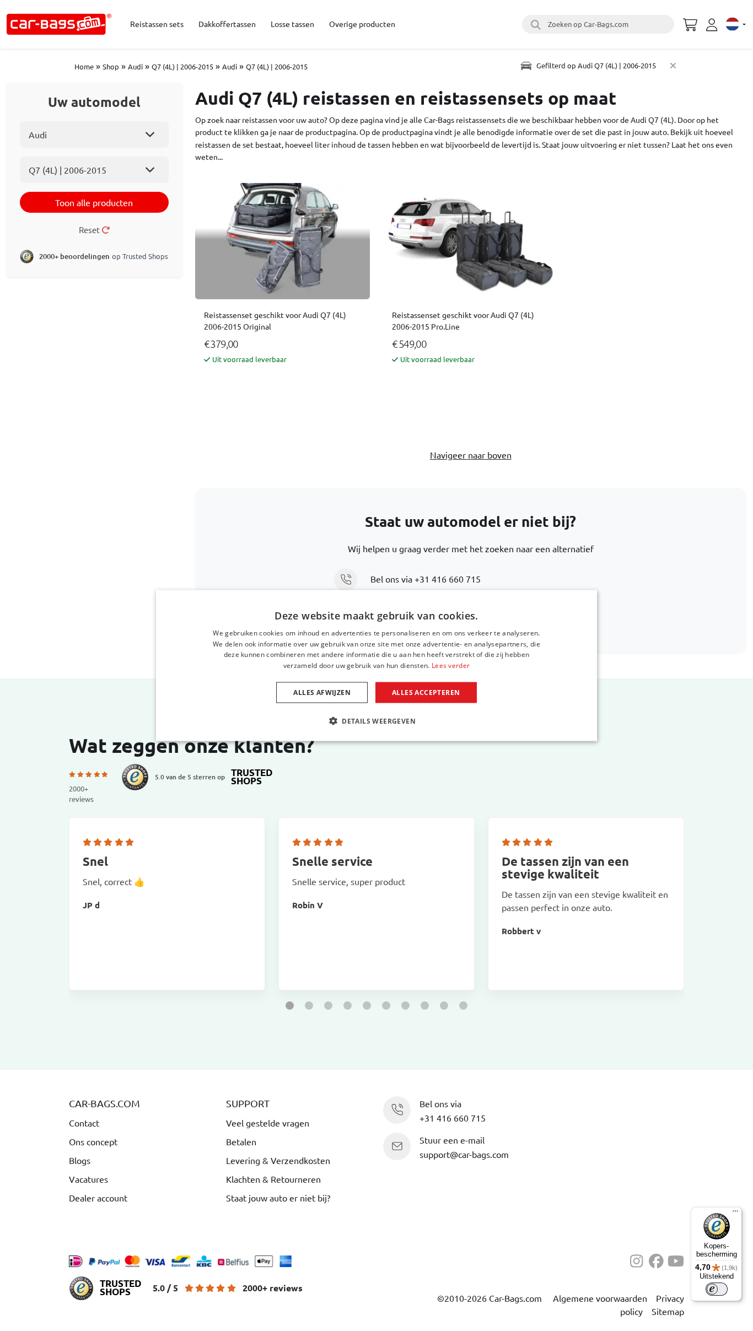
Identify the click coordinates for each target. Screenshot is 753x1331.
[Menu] (735, 1213)
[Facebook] (658, 1259)
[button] (290, 1005)
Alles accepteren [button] (426, 692)
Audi (135, 66)
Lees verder (451, 665)
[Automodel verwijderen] (673, 65)
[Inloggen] (713, 25)
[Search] (534, 24)
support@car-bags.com (464, 1154)
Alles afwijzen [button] (322, 692)
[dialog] (376, 665)
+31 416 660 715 (448, 578)
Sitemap (668, 1311)
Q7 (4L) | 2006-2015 (182, 66)
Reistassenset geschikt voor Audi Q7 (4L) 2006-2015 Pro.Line (463, 320)
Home (84, 66)
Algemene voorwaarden (600, 1297)
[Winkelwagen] (690, 23)
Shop (111, 66)
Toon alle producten (94, 202)
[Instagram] (639, 1259)
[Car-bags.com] (59, 24)
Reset (90, 229)
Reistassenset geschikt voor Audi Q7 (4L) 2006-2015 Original (275, 320)
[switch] (717, 1289)
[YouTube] (676, 1259)
